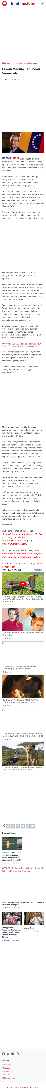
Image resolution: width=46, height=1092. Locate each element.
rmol (12, 525)
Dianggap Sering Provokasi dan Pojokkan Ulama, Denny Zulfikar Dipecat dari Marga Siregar (12, 932)
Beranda (7, 1065)
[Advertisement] (23, 34)
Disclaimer (8, 1075)
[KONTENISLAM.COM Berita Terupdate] (23, 3)
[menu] (4, 3)
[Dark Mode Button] (42, 3)
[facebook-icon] (3, 1053)
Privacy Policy (9, 1078)
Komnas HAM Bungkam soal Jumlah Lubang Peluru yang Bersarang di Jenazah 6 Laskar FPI (11, 856)
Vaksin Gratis (29, 928)
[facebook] (8, 826)
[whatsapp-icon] (17, 1053)
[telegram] (23, 826)
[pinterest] (28, 826)
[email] (32, 826)
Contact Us (8, 1071)
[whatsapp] (18, 826)
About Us (7, 1068)
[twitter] (13, 826)
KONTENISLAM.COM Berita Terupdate (26, 1087)
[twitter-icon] (8, 1053)
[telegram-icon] (12, 1053)
